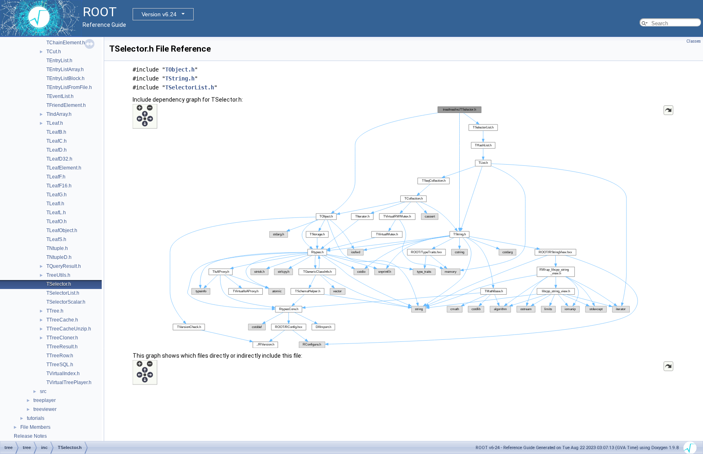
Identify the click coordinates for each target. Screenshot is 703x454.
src (43, 391)
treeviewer (45, 409)
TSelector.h (58, 284)
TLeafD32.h (59, 159)
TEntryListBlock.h (65, 78)
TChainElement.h (65, 43)
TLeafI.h (55, 203)
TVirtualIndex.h (63, 373)
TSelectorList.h (62, 293)
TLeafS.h (56, 239)
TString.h (179, 78)
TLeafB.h (56, 132)
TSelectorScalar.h (65, 302)
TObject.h (179, 69)
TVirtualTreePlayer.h (69, 382)
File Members (35, 427)
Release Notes (30, 436)
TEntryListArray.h (65, 69)
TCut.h (53, 51)
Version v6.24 (159, 14)
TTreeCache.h (62, 320)
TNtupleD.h (59, 257)
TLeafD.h (56, 150)
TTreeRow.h (59, 355)
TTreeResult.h (62, 347)
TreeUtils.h (58, 275)
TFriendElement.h (66, 105)
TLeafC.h (56, 141)
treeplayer (44, 400)
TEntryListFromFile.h (69, 87)
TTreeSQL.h (59, 364)
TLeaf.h (54, 123)
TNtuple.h (57, 248)
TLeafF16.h (59, 186)
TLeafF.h (55, 177)
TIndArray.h (59, 114)
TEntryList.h (59, 60)
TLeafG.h (56, 195)
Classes (693, 41)
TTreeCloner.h (62, 338)
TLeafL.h (56, 212)
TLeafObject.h (61, 230)
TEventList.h (60, 96)
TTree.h (54, 311)
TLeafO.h (56, 221)
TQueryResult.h (63, 266)
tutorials (35, 418)
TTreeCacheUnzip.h (68, 329)
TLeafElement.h (63, 168)
